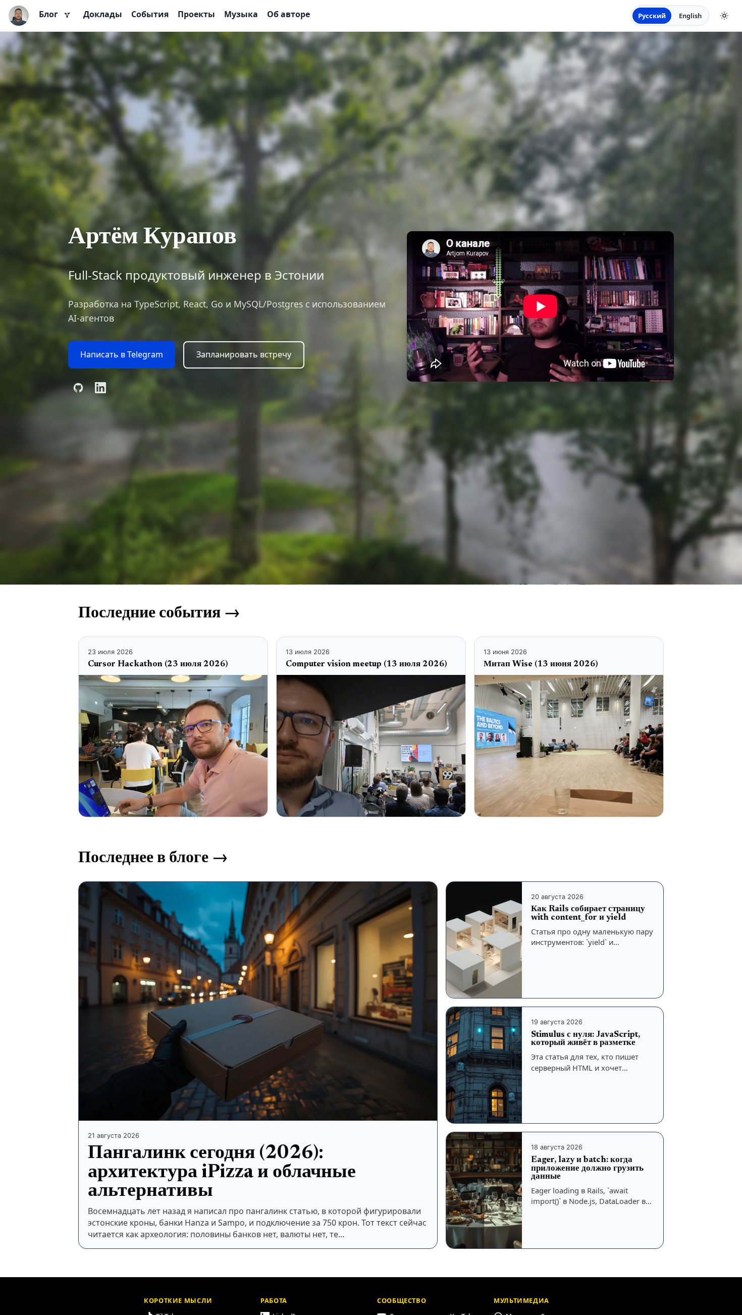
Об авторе (288, 14)
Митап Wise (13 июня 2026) (541, 664)
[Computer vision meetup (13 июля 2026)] (371, 746)
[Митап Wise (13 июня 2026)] (568, 746)
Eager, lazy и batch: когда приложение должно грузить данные (587, 1168)
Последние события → (159, 613)
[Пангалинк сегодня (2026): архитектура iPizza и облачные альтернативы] (258, 1001)
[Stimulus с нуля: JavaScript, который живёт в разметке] (484, 1065)
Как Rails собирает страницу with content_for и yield (588, 913)
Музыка (241, 14)
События (150, 14)
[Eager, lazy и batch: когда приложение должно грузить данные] (484, 1190)
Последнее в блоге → (153, 858)
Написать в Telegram (121, 354)
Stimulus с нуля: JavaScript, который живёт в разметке (585, 1039)
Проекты (196, 14)
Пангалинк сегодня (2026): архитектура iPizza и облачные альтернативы (222, 1172)
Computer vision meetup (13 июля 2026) (366, 664)
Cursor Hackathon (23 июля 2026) (158, 664)
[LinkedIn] (100, 388)
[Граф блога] (67, 16)
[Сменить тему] (724, 16)
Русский (652, 15)
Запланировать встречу (243, 354)
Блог (48, 14)
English (690, 15)
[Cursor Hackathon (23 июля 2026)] (173, 746)
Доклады (102, 14)
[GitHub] (78, 388)
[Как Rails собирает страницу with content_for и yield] (484, 940)
